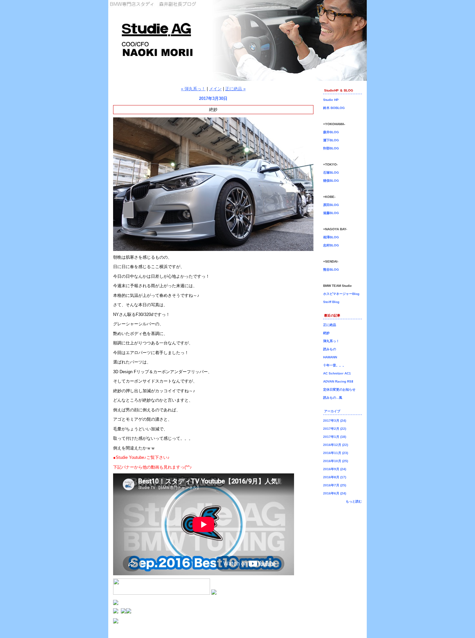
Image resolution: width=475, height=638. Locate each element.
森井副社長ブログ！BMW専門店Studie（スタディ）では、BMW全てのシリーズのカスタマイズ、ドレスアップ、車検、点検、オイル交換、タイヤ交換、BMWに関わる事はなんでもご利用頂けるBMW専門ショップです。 (237, 40)
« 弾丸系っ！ (193, 88)
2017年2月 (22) (334, 428)
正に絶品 (329, 325)
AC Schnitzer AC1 (337, 373)
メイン (215, 88)
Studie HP (331, 100)
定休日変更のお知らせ (339, 389)
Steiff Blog (331, 302)
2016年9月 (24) (334, 469)
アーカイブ (332, 411)
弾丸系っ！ (331, 341)
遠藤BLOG (331, 213)
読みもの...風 (332, 397)
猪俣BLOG (331, 180)
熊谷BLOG (331, 269)
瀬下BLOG (331, 140)
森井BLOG (331, 132)
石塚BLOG (331, 172)
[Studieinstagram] (213, 593)
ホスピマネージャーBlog (341, 294)
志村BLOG (331, 245)
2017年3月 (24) (334, 420)
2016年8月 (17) (334, 477)
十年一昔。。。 (334, 365)
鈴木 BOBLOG (334, 108)
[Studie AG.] (123, 612)
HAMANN (330, 357)
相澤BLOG (331, 237)
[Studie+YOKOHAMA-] (115, 612)
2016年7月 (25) (334, 485)
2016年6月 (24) (334, 493)
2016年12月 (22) (335, 445)
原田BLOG (331, 205)
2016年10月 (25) (335, 461)
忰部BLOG (331, 148)
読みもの (329, 349)
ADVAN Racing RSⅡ (338, 381)
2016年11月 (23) (335, 453)
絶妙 (326, 333)
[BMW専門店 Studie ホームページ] (128, 612)
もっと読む (354, 501)
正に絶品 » (235, 88)
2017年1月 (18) (334, 436)
